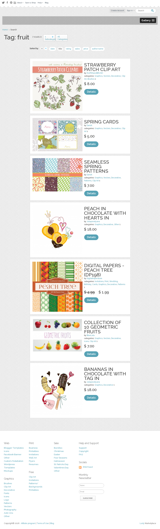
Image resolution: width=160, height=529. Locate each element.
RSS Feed (88, 467)
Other (116, 224)
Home (5, 30)
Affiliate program (28, 523)
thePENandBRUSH (95, 73)
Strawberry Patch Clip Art (102, 67)
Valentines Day (61, 467)
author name (97, 49)
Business (33, 448)
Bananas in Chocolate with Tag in (105, 373)
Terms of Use (43, 523)
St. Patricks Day (61, 464)
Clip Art (95, 181)
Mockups (8, 471)
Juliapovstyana (93, 221)
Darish (89, 125)
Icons (86, 341)
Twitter (3, 2)
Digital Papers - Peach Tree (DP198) (104, 270)
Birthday (87, 284)
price (86, 49)
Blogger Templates (14, 448)
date (52, 49)
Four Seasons (60, 458)
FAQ (81, 454)
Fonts (6, 493)
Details (91, 91)
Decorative (116, 76)
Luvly (142, 523)
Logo (6, 500)
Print (106, 281)
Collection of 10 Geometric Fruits (102, 327)
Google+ (15, 2)
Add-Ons (8, 513)
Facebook (7, 2)
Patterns (87, 181)
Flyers (32, 461)
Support (83, 448)
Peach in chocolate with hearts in (105, 213)
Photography (10, 510)
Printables (34, 451)
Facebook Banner (12, 454)
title (60, 49)
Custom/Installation (13, 461)
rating (68, 49)
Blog (52, 523)
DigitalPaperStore (94, 278)
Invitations (99, 281)
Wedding (113, 281)
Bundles (58, 448)
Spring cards (101, 122)
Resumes (33, 464)
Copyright (83, 451)
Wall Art (33, 458)
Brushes (91, 79)
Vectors (106, 76)
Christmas (59, 451)
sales (77, 49)
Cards (95, 284)
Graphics (98, 76)
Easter (57, 454)
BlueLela (91, 335)
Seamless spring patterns (96, 166)
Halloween (59, 461)
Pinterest (11, 2)
